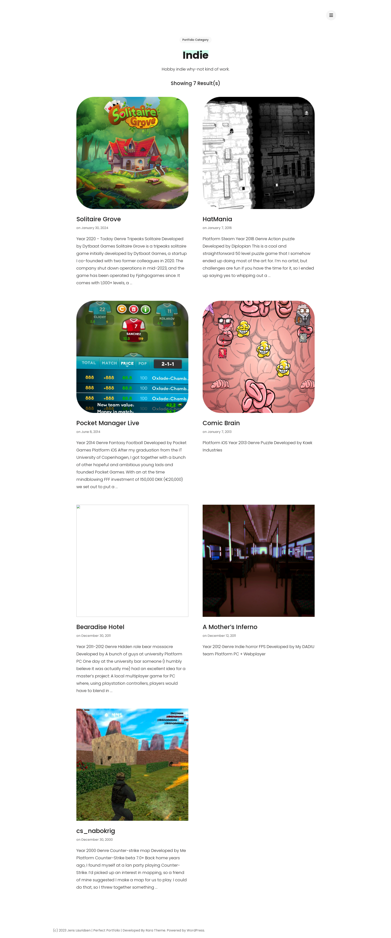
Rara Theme (155, 930)
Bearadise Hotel (100, 627)
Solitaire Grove (98, 219)
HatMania (217, 219)
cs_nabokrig (95, 830)
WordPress (195, 930)
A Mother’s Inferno (230, 627)
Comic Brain (221, 423)
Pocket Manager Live (107, 423)
